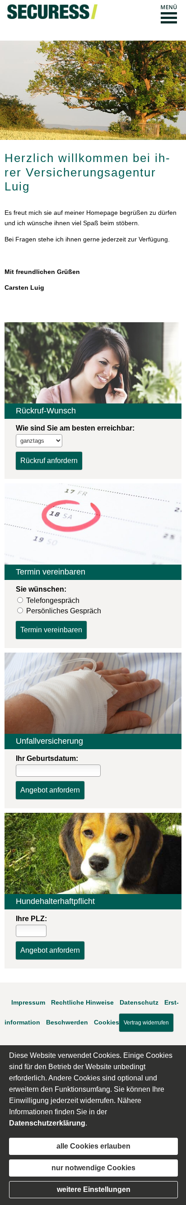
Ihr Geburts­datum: (47, 758)
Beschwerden (67, 1021)
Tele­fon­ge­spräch (52, 600)
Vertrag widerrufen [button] (146, 1022)
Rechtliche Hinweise (82, 1002)
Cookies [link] (106, 1021)
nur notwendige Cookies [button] (93, 1168)
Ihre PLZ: (31, 918)
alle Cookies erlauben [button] (93, 1146)
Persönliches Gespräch (63, 611)
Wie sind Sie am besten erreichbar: (75, 428)
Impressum (28, 1002)
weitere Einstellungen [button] (93, 1189)
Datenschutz (139, 1002)
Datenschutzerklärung (47, 1123)
